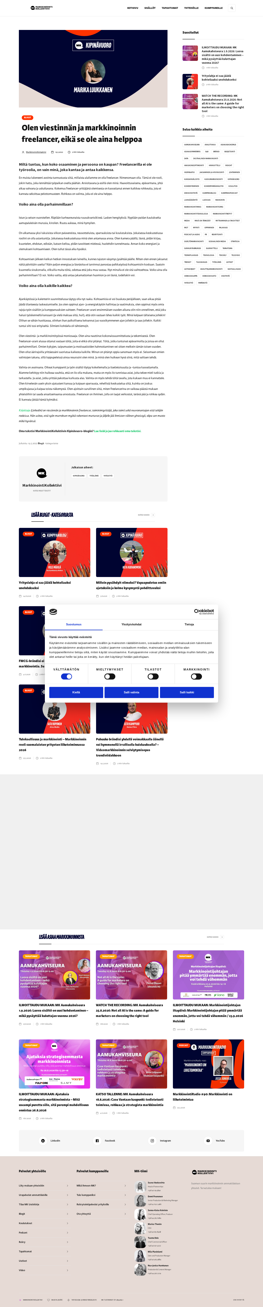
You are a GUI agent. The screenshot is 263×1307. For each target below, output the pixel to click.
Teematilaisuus (191, 255)
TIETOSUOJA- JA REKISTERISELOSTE (83, 1300)
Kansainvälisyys (191, 179)
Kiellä (76, 692)
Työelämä (94, 476)
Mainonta (220, 200)
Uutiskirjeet (189, 269)
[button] (150, 8)
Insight (228, 165)
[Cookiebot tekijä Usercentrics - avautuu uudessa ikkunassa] (197, 612)
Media (187, 221)
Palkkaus (223, 228)
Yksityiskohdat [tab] (131, 624)
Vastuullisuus (234, 269)
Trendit (187, 262)
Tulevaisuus (201, 262)
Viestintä (225, 276)
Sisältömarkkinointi (194, 241)
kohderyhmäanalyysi (214, 186)
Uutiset (229, 262)
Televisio (235, 255)
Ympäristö (202, 283)
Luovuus (206, 200)
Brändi (216, 151)
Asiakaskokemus (228, 145)
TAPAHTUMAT (170, 8)
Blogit (27, 117)
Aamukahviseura (192, 145)
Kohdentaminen (191, 186)
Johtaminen (234, 172)
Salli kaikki (187, 692)
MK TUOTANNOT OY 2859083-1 (112, 1300)
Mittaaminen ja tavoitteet (228, 221)
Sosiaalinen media (217, 241)
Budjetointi (229, 151)
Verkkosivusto (209, 276)
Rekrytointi (217, 234)
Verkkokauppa (190, 276)
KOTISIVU (132, 8)
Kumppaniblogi (209, 193)
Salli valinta (131, 692)
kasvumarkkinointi (213, 179)
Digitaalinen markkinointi (205, 158)
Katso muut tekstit (42, 491)
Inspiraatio (189, 172)
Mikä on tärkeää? (203, 221)
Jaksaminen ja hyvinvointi (212, 172)
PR (206, 234)
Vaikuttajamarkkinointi (211, 269)
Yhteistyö (108, 476)
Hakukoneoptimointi (194, 165)
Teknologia (208, 255)
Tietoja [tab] (189, 624)
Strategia (235, 241)
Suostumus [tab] (74, 624)
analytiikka (210, 145)
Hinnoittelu (214, 165)
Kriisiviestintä (191, 193)
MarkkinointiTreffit (222, 214)
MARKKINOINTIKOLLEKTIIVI (32, 1300)
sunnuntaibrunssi (192, 248)
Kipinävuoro (79, 476)
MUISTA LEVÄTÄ (56, 1300)
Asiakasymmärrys (192, 151)
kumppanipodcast (229, 193)
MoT (186, 228)
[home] (41, 8)
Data (186, 158)
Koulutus (233, 186)
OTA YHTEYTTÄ (238, 1300)
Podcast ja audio (192, 234)
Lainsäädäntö (191, 200)
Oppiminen (209, 228)
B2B (206, 151)
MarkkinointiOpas (214, 207)
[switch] (109, 676)
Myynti (196, 228)
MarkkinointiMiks (192, 207)
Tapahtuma (227, 248)
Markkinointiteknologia (196, 214)
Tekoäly (222, 255)
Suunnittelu (212, 248)
